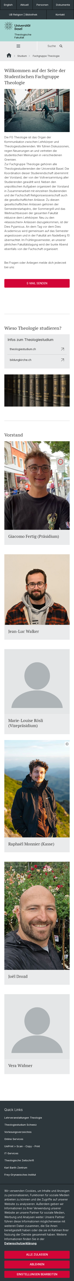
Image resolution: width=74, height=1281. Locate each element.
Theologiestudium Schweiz (20, 1124)
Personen (42, 4)
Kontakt (60, 14)
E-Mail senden (37, 283)
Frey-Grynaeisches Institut (20, 1174)
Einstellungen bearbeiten (37, 1274)
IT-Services (11, 1153)
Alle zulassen (37, 1254)
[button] (18, 46)
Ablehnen (37, 1264)
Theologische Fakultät (22, 36)
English (8, 4)
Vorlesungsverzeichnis (18, 1132)
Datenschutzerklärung (20, 1243)
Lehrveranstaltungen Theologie (23, 1117)
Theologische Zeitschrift (19, 1160)
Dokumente (63, 4)
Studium (22, 55)
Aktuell (24, 4)
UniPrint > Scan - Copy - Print (22, 1146)
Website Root (9, 55)
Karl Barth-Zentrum (15, 1167)
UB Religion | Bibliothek (23, 14)
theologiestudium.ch (23, 349)
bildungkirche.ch (20, 359)
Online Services (13, 1139)
